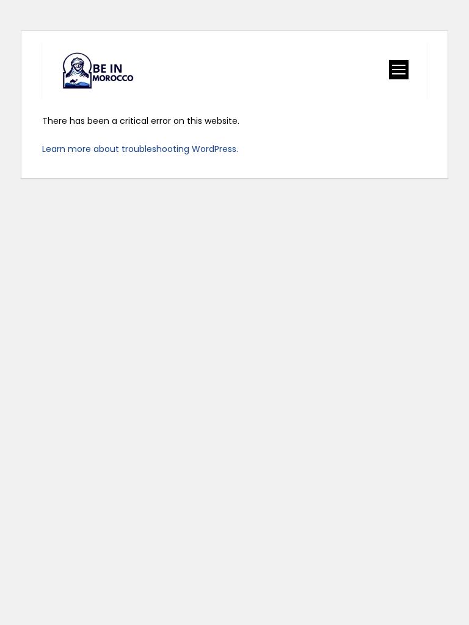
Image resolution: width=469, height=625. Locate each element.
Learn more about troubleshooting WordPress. (140, 149)
